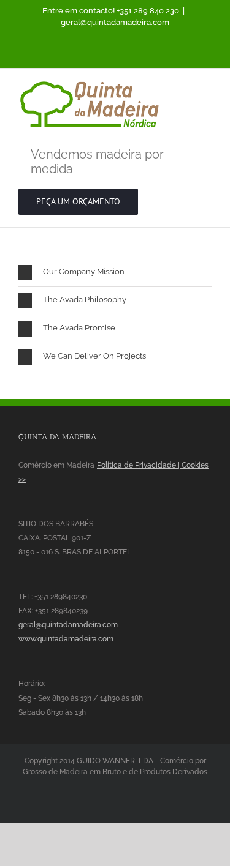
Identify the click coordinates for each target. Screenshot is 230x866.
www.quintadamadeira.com (65, 639)
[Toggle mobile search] (185, 87)
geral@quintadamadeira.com (115, 22)
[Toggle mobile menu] (207, 87)
